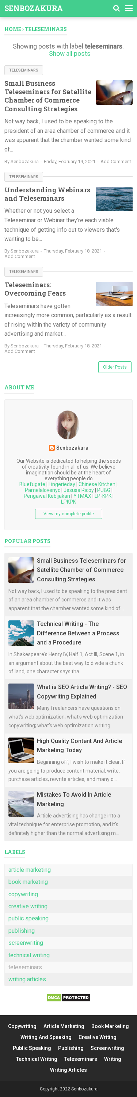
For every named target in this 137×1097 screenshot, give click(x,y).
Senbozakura (33, 8)
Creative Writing (98, 1037)
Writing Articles (68, 1070)
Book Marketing (110, 1026)
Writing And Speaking (46, 1037)
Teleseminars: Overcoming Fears (35, 288)
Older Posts (115, 367)
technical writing (29, 955)
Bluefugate (32, 484)
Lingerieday (62, 484)
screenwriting (25, 942)
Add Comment (115, 161)
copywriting (23, 894)
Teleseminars (80, 1059)
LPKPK (68, 502)
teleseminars (23, 70)
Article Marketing (63, 1026)
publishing (21, 930)
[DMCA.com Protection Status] (68, 1000)
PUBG (103, 490)
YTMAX (82, 496)
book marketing (28, 881)
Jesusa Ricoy (79, 490)
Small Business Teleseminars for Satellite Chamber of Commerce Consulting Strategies (47, 96)
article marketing (29, 869)
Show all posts (70, 53)
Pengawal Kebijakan (47, 496)
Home (12, 29)
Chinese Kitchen (97, 484)
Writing (112, 1059)
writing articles (27, 979)
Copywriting (22, 1026)
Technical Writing (36, 1059)
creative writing (27, 906)
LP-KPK (103, 496)
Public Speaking (32, 1048)
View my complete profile (68, 513)
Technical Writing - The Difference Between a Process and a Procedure (78, 633)
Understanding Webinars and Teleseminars (47, 194)
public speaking (28, 918)
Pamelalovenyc (42, 490)
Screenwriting (107, 1048)
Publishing (71, 1048)
